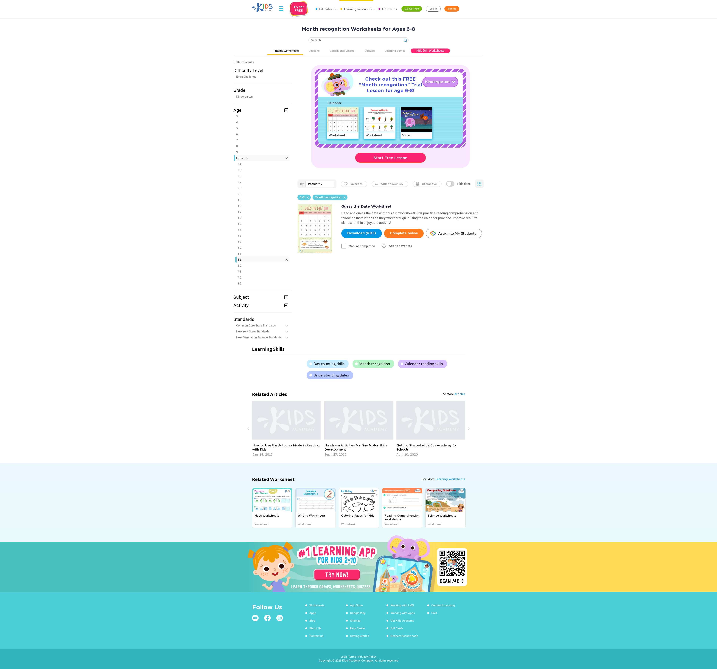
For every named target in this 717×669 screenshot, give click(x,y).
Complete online (404, 233)
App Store (356, 605)
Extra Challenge (246, 76)
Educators (325, 9)
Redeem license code (404, 636)
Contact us (316, 636)
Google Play (358, 613)
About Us (315, 628)
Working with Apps (403, 613)
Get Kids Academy (402, 620)
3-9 (239, 194)
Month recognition (374, 363)
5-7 (239, 235)
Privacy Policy (367, 656)
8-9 (239, 283)
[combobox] (319, 184)
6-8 (239, 259)
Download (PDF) (361, 233)
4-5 (239, 200)
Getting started (359, 636)
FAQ (434, 613)
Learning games (395, 50)
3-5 (239, 170)
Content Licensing (443, 605)
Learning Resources (357, 9)
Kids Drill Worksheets (430, 51)
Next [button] (468, 429)
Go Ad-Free (412, 8)
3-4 (239, 164)
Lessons (314, 50)
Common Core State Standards (256, 325)
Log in (433, 8)
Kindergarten (244, 96)
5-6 (239, 230)
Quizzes (369, 50)
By (302, 184)
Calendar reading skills (424, 363)
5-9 (239, 247)
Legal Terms (348, 656)
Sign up (452, 8)
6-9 (239, 265)
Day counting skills (329, 363)
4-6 (239, 206)
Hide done (464, 184)
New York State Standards (252, 331)
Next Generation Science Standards (259, 337)
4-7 (239, 212)
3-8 (239, 188)
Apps (312, 613)
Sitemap (355, 620)
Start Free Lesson (390, 158)
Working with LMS (402, 605)
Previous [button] (249, 429)
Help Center (357, 628)
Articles (459, 394)
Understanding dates (331, 375)
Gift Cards (389, 9)
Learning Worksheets (450, 479)
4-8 (239, 218)
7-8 (239, 271)
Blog (312, 620)
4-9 (239, 224)
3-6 (239, 176)
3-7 (239, 182)
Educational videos (342, 50)
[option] (286, 429)
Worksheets (317, 605)
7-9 (239, 277)
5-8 (239, 241)
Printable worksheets (285, 50)
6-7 (239, 253)
